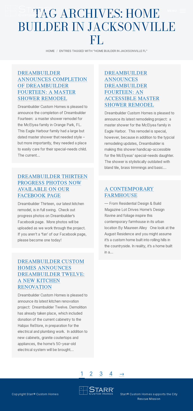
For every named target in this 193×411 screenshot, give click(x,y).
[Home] (28, 11)
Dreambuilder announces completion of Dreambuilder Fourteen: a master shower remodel (52, 85)
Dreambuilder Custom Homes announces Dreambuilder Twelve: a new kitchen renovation (51, 274)
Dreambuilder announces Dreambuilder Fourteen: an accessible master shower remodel (132, 88)
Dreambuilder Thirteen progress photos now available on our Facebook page (53, 186)
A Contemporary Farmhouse (129, 191)
